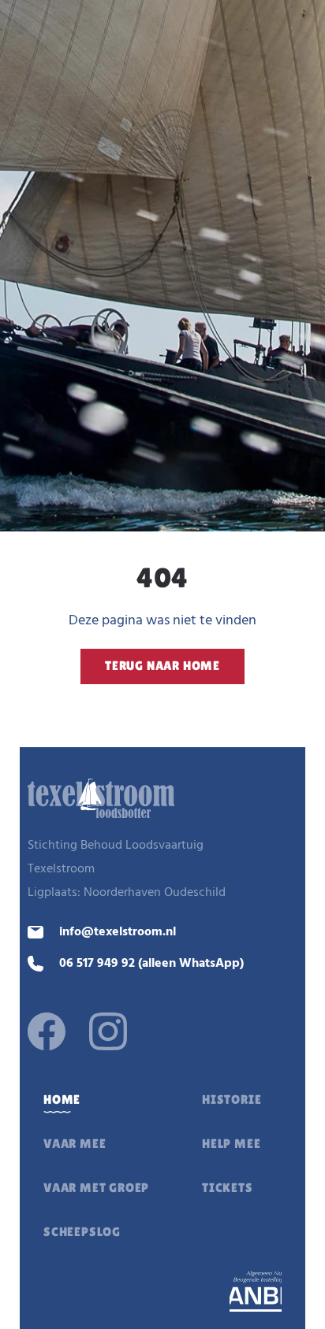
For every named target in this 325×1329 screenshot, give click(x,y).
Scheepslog (82, 1231)
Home (61, 1099)
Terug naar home (162, 665)
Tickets (227, 1187)
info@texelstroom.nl (117, 932)
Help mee (231, 1143)
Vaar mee (74, 1143)
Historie (231, 1099)
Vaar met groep (96, 1187)
